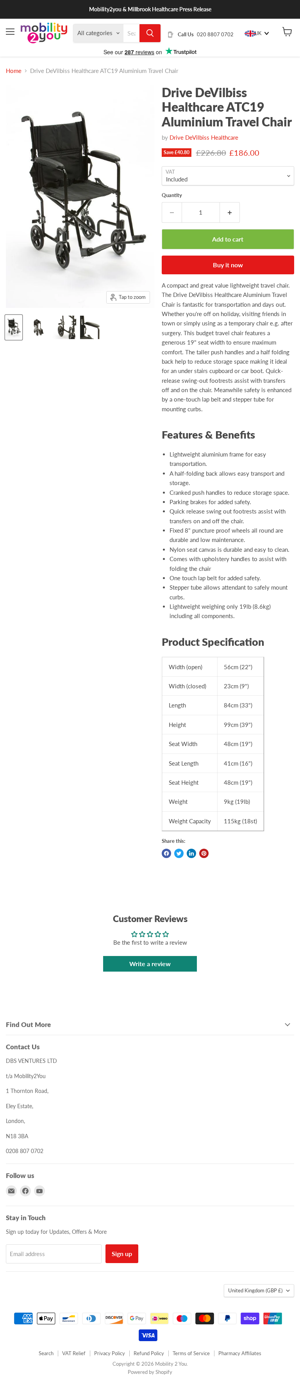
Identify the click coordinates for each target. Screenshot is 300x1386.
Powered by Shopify (150, 1372)
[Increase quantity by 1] (230, 212)
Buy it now (228, 264)
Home (13, 71)
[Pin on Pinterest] (204, 853)
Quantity (172, 195)
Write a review (150, 963)
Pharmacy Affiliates (239, 1353)
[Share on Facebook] (166, 853)
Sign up (122, 1253)
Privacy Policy (109, 1353)
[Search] (150, 33)
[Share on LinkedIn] (191, 853)
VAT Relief (74, 1353)
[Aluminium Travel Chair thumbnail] (13, 327)
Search (46, 1353)
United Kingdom (255, 1290)
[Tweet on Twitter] (179, 853)
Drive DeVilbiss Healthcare (204, 137)
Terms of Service (191, 1353)
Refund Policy (149, 1353)
